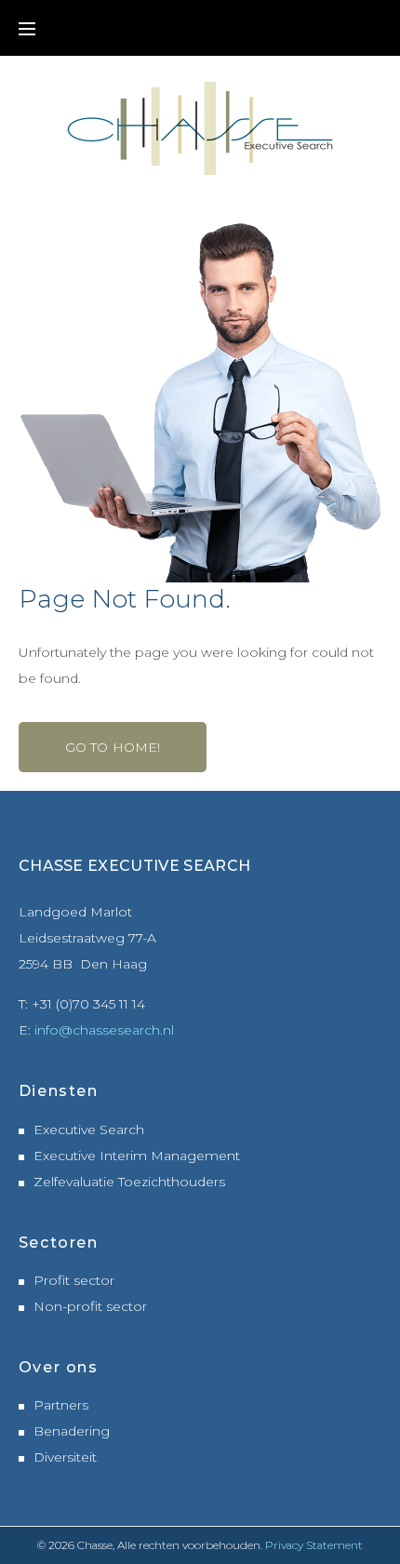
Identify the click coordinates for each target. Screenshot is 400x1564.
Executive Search (88, 1129)
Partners (60, 1405)
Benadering (71, 1431)
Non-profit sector (90, 1306)
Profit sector (73, 1280)
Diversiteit (65, 1457)
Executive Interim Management (136, 1155)
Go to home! (113, 747)
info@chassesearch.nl (104, 1030)
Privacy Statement (314, 1545)
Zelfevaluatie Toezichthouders (129, 1181)
